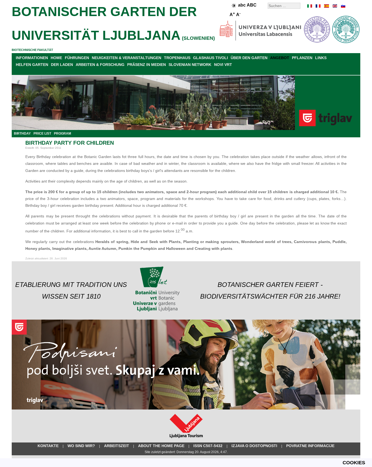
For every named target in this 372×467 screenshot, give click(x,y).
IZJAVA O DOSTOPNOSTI (254, 446)
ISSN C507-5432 (207, 446)
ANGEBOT (279, 58)
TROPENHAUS (177, 58)
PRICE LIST (42, 133)
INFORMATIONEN (32, 58)
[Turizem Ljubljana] (186, 439)
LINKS (321, 58)
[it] (310, 6)
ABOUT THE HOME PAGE (161, 446)
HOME (56, 58)
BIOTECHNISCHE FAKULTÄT (32, 49)
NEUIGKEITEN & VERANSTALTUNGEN (126, 58)
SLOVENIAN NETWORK (190, 64)
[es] (326, 6)
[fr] (318, 6)
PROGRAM (62, 133)
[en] (334, 6)
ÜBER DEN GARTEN (249, 58)
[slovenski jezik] (342, 6)
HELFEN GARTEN (32, 64)
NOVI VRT (223, 64)
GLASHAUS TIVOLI (210, 58)
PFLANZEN (302, 58)
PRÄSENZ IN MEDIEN (146, 64)
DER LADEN (62, 64)
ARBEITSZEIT (116, 446)
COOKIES (354, 462)
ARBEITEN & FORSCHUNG (100, 64)
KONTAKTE (48, 446)
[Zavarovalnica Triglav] (186, 408)
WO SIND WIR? (81, 446)
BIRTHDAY (22, 133)
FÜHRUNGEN (77, 58)
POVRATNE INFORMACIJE (310, 446)
